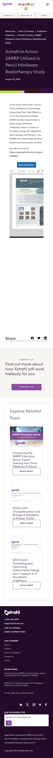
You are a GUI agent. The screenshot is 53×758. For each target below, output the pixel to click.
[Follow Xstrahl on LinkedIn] (21, 704)
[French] (24, 3)
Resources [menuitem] (25, 15)
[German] (28, 3)
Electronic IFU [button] (29, 742)
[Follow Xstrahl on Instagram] (34, 704)
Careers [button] (7, 648)
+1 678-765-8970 (11, 619)
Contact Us (26, 387)
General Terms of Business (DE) (33, 738)
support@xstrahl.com (14, 623)
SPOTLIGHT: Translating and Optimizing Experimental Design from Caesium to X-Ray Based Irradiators (26, 570)
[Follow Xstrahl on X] (27, 704)
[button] (14, 632)
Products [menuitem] (7, 15)
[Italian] (32, 3)
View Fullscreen (25, 164)
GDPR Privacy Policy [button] (34, 735)
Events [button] (7, 660)
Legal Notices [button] (9, 735)
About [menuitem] (44, 15)
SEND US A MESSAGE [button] (12, 628)
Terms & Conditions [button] (12, 738)
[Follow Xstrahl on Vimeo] (40, 705)
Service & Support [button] (12, 652)
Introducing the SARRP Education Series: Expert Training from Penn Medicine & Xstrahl (25, 459)
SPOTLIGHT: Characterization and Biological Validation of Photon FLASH (26, 513)
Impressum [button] (20, 735)
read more (26, 471)
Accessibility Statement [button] (14, 742)
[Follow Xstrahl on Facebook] (46, 704)
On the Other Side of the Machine (19, 693)
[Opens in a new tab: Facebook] (33, 339)
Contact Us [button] (9, 656)
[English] (20, 3)
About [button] (7, 644)
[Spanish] (26, 7)
